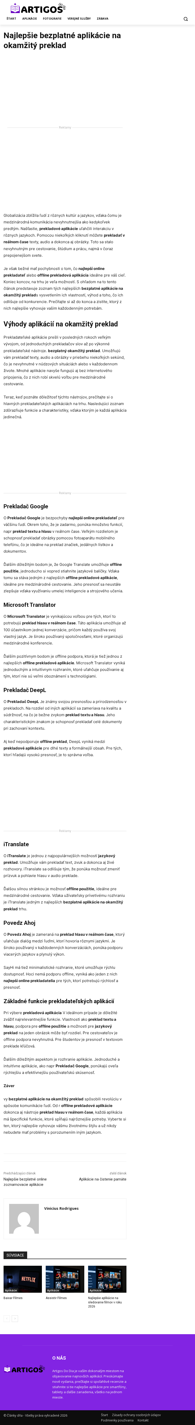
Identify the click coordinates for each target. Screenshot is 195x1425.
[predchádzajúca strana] (7, 1318)
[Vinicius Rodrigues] (24, 1219)
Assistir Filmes (56, 1298)
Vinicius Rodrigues (61, 1208)
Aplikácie (11, 1290)
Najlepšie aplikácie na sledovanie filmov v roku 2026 (105, 1302)
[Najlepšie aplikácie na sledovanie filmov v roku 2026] (107, 1279)
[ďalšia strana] (15, 1318)
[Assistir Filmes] (65, 1279)
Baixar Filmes (13, 1298)
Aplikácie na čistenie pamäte (102, 1179)
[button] (185, 19)
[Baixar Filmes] (23, 1279)
